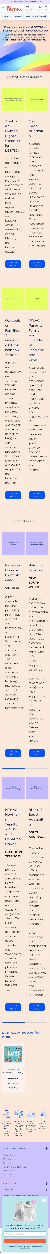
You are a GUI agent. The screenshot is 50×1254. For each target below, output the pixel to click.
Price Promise (10, 1171)
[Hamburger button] (3, 8)
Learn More (13, 264)
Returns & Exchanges (14, 1167)
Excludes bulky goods (7, 1133)
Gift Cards (8, 1175)
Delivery (7, 1163)
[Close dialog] (44, 1200)
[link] (25, 1211)
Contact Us (9, 1155)
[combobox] (25, 16)
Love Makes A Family (13, 1073)
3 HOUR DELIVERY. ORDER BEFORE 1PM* (25, 2)
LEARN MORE (13, 753)
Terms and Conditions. (25, 1248)
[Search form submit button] (46, 16)
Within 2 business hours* (43, 1129)
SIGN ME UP (25, 1241)
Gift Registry (10, 1159)
